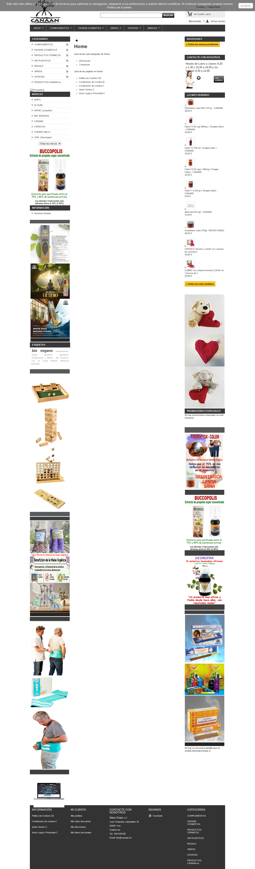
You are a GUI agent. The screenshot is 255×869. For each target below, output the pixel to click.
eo (39, 361)
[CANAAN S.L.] (46, 12)
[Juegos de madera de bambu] (50, 515)
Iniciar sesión (218, 21)
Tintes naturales (42, 355)
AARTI (37, 99)
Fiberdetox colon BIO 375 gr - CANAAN (204, 109)
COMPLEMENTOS (57, 29)
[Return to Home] (76, 40)
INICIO (35, 29)
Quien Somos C (86, 89)
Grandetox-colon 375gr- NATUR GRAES (204, 231)
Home (80, 46)
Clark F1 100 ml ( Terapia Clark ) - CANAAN (201, 151)
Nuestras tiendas (42, 213)
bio (34, 351)
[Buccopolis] (50, 204)
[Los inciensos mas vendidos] (205, 745)
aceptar (246, 5)
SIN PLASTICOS (42, 60)
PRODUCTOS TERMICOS (47, 55)
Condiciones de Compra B (91, 82)
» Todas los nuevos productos (202, 44)
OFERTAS (131, 29)
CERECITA (39, 126)
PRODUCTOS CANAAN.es (47, 82)
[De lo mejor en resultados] (205, 609)
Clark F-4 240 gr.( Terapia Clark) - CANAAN (201, 193)
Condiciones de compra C (91, 86)
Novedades (194, 39)
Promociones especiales (204, 411)
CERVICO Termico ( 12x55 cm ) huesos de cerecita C (204, 252)
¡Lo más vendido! (198, 95)
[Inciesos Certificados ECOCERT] (50, 341)
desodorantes (62, 351)
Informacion (84, 61)
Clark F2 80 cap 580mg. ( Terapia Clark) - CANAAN (204, 129)
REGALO (38, 66)
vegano (46, 351)
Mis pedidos (76, 816)
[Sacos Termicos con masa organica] (50, 615)
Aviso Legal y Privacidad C (92, 93)
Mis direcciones (78, 827)
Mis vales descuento (81, 821)
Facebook (158, 816)
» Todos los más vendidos (200, 284)
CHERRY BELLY (42, 132)
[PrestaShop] (37, 90)
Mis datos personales (81, 832)
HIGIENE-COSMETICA (87, 29)
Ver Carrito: (202, 14)
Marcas (37, 94)
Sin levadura (62, 358)
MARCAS (150, 29)
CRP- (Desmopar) (43, 137)
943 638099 (219, 79)
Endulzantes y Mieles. (42, 358)
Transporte (84, 64)
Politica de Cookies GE (90, 78)
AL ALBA (38, 105)
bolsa (45, 361)
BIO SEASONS (41, 116)
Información (40, 208)
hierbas (54, 361)
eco (33, 361)
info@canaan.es (124, 838)
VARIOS (112, 29)
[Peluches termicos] (205, 407)
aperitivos (64, 355)
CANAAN (38, 121)
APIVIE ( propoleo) (43, 110)
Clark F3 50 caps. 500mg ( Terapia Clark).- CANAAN (201, 172)
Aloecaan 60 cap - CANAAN (198, 213)
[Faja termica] (50, 773)
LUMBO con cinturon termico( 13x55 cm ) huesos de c (204, 273)
